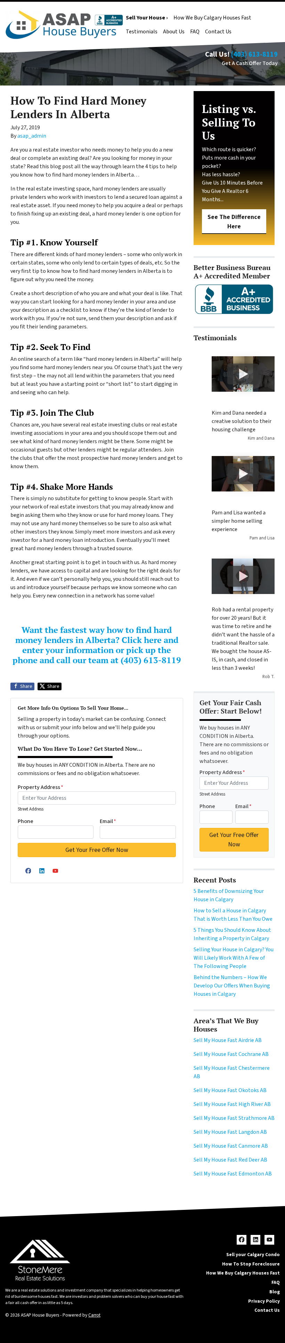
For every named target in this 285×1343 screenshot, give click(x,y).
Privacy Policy (264, 1301)
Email (108, 821)
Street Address (30, 809)
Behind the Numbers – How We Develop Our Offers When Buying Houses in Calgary (232, 986)
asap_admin (31, 136)
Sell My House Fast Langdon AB (230, 1132)
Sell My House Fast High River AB (232, 1104)
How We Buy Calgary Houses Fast (212, 18)
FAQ (195, 31)
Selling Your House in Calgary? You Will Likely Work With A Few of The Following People (234, 958)
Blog (274, 1291)
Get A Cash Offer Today (250, 63)
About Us (174, 31)
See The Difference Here (234, 222)
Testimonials (141, 31)
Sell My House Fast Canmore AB (231, 1146)
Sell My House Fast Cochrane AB (231, 1054)
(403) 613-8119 (254, 54)
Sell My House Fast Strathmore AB (234, 1118)
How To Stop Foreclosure (251, 1264)
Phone (25, 821)
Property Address (40, 787)
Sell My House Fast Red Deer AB (230, 1160)
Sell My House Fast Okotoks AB (230, 1090)
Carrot (94, 1315)
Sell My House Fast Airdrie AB (228, 1040)
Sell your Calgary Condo (253, 1254)
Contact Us (218, 31)
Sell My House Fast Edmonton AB (233, 1174)
